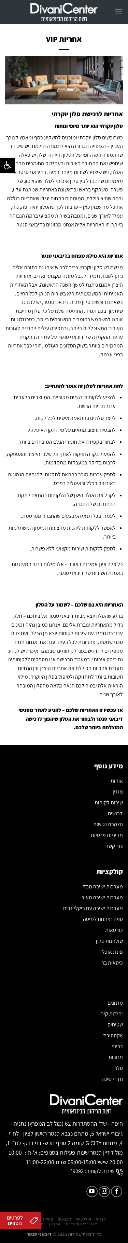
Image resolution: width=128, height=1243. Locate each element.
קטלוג (48, 1219)
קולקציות (83, 1219)
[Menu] (119, 11)
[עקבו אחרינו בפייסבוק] (116, 1191)
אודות (101, 1219)
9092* (77, 1171)
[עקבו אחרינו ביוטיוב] (92, 1191)
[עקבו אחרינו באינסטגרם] (104, 1191)
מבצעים (64, 1219)
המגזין (54, 1224)
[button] (7, 165)
